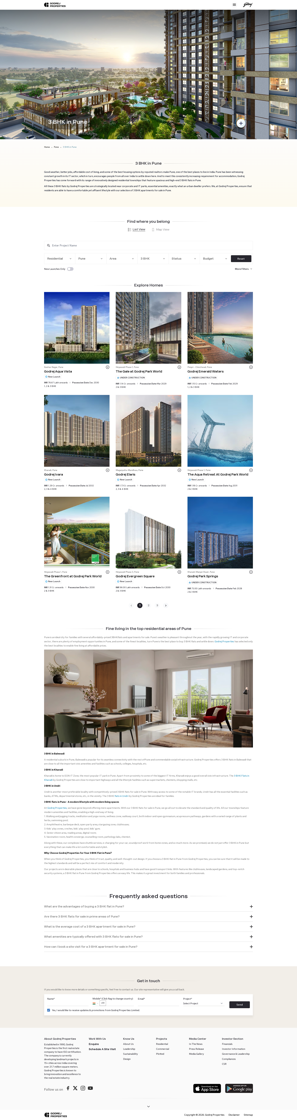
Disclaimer (234, 1017)
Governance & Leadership (236, 956)
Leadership (129, 951)
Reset (241, 258)
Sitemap (248, 1017)
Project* (187, 901)
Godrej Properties (224, 641)
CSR (224, 966)
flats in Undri (121, 698)
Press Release (196, 951)
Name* (51, 901)
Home (47, 147)
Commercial (162, 951)
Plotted (160, 956)
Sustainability (130, 956)
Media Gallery (196, 956)
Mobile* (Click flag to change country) (113, 902)
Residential (162, 946)
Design (127, 961)
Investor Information (233, 951)
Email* (141, 901)
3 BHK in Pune (70, 147)
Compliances (229, 961)
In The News (195, 946)
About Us (128, 946)
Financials (227, 946)
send (240, 906)
